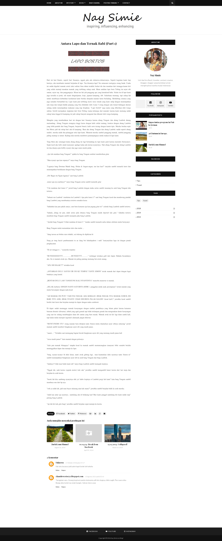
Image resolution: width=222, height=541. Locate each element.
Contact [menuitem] (126, 3)
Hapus (63, 470)
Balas (57, 470)
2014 (155, 213)
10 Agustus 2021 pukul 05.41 (94, 477)
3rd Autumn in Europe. (158, 133)
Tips (138, 181)
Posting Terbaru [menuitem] (110, 3)
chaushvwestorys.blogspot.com (69, 476)
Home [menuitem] (49, 3)
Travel (139, 185)
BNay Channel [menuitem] (94, 3)
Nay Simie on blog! (117, 538)
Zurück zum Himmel (59, 444)
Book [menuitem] (81, 3)
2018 (155, 208)
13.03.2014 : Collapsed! (117, 444)
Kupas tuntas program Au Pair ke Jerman (161, 123)
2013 (155, 217)
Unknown (60, 462)
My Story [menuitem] (70, 3)
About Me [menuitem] (59, 3)
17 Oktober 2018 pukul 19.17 (75, 463)
